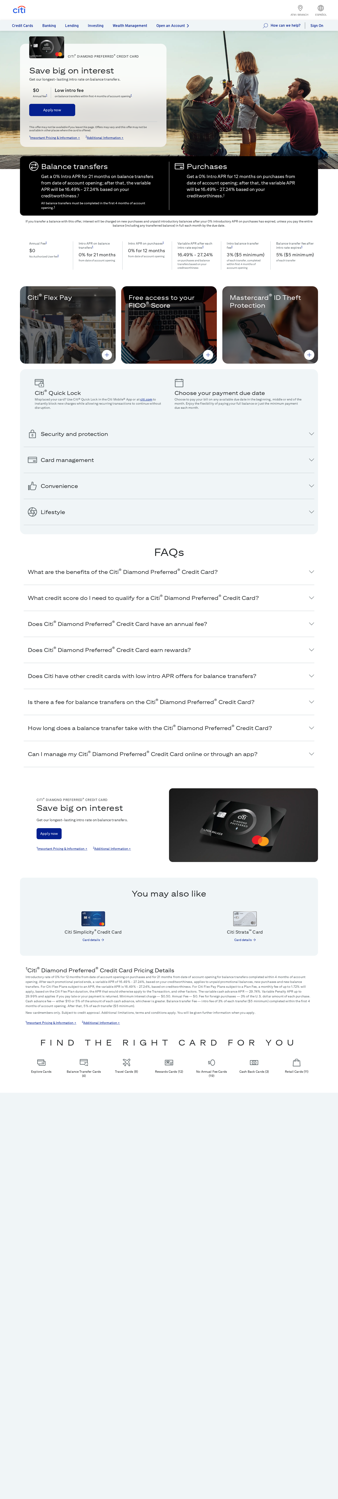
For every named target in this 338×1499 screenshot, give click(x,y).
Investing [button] (95, 25)
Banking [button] (49, 25)
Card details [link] (91, 940)
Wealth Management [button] (130, 25)
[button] (107, 355)
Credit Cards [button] (22, 25)
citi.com (146, 399)
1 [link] (46, 95)
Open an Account (170, 25)
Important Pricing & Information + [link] (55, 138)
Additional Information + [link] (105, 138)
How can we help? (286, 25)
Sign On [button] (316, 25)
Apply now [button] (52, 110)
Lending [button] (72, 25)
